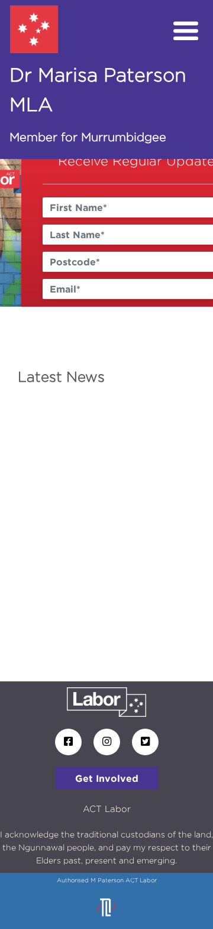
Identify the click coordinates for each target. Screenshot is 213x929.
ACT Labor (107, 808)
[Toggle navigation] (185, 31)
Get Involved (106, 778)
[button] (16, 233)
